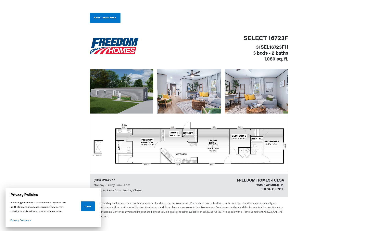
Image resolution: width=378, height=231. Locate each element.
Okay (87, 207)
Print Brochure (105, 17)
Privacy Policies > (20, 220)
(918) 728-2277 (104, 180)
